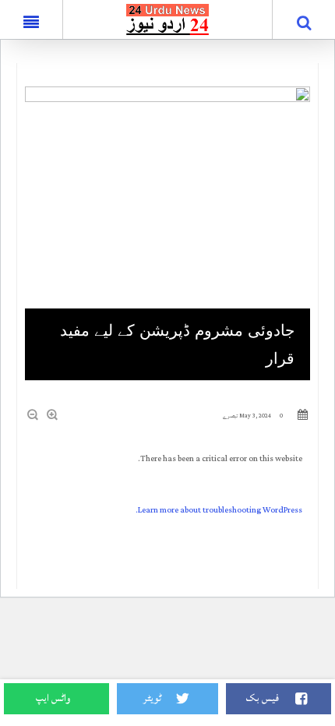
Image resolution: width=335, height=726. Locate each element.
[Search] (304, 22)
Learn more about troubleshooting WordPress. (219, 510)
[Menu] (31, 19)
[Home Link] (168, 18)
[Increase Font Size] (53, 415)
